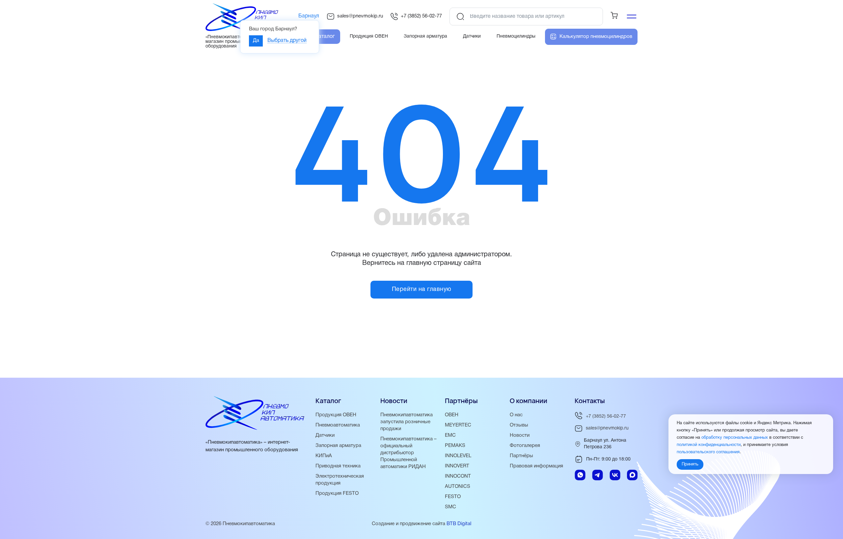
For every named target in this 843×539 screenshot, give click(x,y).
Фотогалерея (525, 445)
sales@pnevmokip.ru (360, 16)
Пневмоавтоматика (337, 425)
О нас (516, 415)
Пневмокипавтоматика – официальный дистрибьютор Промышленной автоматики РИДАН (408, 453)
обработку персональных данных (734, 438)
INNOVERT (457, 466)
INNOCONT (458, 476)
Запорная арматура (338, 445)
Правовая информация (536, 466)
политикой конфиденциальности (709, 445)
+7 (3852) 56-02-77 (421, 16)
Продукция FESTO (337, 493)
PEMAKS (455, 445)
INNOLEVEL (458, 456)
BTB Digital (459, 524)
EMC (450, 435)
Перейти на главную (421, 289)
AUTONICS (457, 486)
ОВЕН (451, 415)
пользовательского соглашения (708, 453)
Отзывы (519, 425)
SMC (450, 507)
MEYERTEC (458, 425)
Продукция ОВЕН (335, 415)
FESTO (453, 496)
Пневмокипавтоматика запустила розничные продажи (406, 422)
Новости (520, 435)
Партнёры (521, 456)
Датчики (325, 435)
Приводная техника (338, 466)
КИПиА (323, 456)
